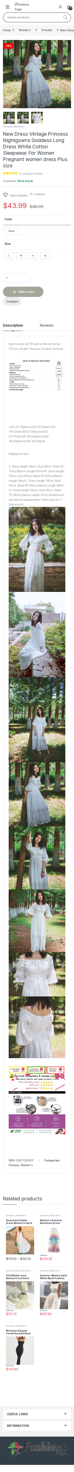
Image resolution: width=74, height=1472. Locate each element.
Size (7, 243)
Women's (25, 30)
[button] (67, 44)
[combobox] (31, 17)
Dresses (47, 30)
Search (65, 17)
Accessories (13, 1270)
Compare (39, 194)
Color (8, 219)
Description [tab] (13, 325)
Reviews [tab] (46, 325)
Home (6, 30)
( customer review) (31, 173)
